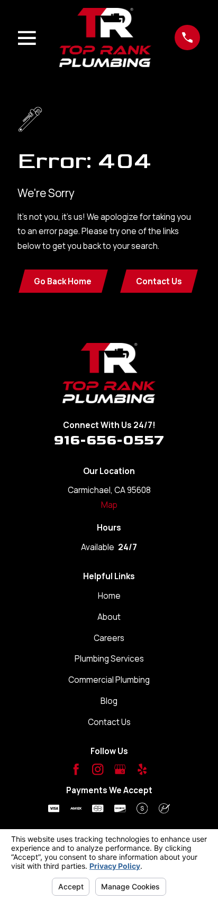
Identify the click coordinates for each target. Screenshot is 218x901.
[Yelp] (142, 769)
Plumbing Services (109, 658)
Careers (109, 638)
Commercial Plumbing (109, 679)
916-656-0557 (109, 440)
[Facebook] (75, 769)
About (109, 617)
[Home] (105, 37)
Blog (109, 701)
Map (109, 504)
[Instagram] (97, 769)
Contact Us (159, 281)
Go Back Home (63, 281)
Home (109, 595)
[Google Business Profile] (119, 769)
